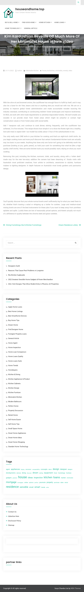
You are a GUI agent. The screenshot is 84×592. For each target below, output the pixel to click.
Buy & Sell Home (11, 22)
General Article (30, 28)
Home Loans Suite (15, 361)
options (31, 482)
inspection (38, 478)
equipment (48, 473)
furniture (68, 473)
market (63, 478)
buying (22, 469)
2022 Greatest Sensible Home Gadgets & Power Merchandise (30, 279)
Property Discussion (15, 410)
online (26, 482)
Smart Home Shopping (16, 442)
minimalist (58, 70)
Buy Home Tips (13, 320)
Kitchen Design (13, 388)
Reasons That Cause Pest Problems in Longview (26, 271)
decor (50, 469)
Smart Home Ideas (15, 438)
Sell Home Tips (13, 424)
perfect (36, 482)
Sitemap (11, 525)
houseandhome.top (29, 9)
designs (70, 469)
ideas (30, 477)
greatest (15, 478)
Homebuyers (13, 370)
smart (37, 487)
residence (12, 487)
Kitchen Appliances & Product (19, 379)
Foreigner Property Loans (17, 334)
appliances (15, 469)
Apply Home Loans (15, 307)
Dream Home (13, 325)
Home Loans (59, 22)
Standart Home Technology (18, 447)
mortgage (11, 482)
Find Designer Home (15, 329)
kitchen (48, 477)
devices (19, 473)
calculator (28, 469)
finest (55, 473)
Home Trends (13, 365)
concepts (44, 469)
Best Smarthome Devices (17, 316)
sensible (24, 487)
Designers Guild (14, 266)
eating (41, 473)
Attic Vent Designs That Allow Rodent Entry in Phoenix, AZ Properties (33, 284)
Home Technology (12, 28)
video (70, 70)
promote (42, 482)
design (56, 469)
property (50, 482)
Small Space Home (15, 429)
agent (8, 469)
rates (62, 482)
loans (56, 477)
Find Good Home (28, 22)
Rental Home (13, 415)
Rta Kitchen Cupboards (16, 275)
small (31, 487)
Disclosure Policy (14, 521)
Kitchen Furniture (14, 392)
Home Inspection (14, 347)
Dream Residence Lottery (68, 225)
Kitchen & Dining (14, 374)
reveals (65, 70)
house (44, 70)
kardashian (51, 70)
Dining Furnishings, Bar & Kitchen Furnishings (23, 225)
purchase (56, 482)
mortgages (20, 482)
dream (35, 473)
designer (63, 469)
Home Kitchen (44, 22)
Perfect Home (13, 406)
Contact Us (12, 512)
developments (11, 473)
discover (29, 473)
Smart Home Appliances (17, 433)
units (47, 487)
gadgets (9, 478)
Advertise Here (13, 516)
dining (24, 473)
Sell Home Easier (14, 420)
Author (19, 70)
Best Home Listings (15, 311)
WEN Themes (76, 588)
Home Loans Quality (15, 356)
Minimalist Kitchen (32, 70)
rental (66, 482)
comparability (36, 469)
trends (43, 487)
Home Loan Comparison (17, 352)
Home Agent (12, 343)
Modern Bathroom (14, 402)
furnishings (61, 473)
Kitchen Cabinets (14, 384)
